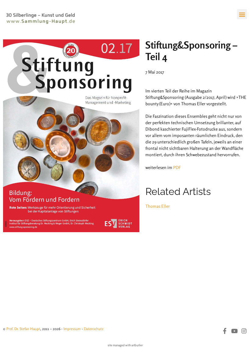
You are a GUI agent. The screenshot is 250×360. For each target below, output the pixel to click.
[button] (242, 14)
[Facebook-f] (224, 331)
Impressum (72, 328)
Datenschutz (93, 328)
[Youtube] (234, 331)
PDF (177, 167)
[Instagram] (244, 331)
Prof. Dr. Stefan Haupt (23, 328)
